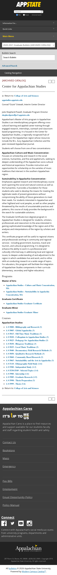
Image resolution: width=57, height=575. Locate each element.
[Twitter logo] (12, 524)
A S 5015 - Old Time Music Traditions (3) (24, 333)
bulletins (13, 568)
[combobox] (28, 45)
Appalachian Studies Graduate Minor (22, 312)
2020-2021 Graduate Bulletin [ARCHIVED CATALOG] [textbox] (26, 45)
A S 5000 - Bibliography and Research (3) (24, 326)
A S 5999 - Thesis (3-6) (16, 383)
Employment (10, 489)
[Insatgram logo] (29, 524)
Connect (7, 517)
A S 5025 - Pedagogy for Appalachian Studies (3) (27, 340)
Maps (6, 458)
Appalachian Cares (17, 408)
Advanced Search (9, 65)
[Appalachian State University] (28, 4)
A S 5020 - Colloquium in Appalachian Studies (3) (27, 337)
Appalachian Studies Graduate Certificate (24, 303)
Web (19, 15)
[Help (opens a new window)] (53, 81)
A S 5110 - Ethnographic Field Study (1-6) (24, 363)
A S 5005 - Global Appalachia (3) (20, 330)
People (27, 15)
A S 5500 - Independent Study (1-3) (21, 367)
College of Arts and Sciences (26, 95)
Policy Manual (11, 505)
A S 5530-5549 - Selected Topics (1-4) (22, 370)
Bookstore (9, 450)
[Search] (52, 57)
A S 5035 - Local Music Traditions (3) (22, 347)
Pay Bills (7, 481)
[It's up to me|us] (16, 419)
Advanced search (36, 15)
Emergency (9, 466)
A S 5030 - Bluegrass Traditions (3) (21, 343)
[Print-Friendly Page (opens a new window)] (49, 81)
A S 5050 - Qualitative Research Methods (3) (25, 353)
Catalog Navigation (13, 72)
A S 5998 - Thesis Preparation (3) (20, 380)
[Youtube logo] (21, 524)
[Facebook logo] (4, 524)
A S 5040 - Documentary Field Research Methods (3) (29, 350)
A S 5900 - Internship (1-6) (17, 373)
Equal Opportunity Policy (17, 497)
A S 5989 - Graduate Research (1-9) (21, 377)
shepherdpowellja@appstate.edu (16, 115)
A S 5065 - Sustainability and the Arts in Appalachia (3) (30, 360)
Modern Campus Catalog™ (34, 571)
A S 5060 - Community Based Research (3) (24, 357)
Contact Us (9, 442)
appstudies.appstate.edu (12, 100)
